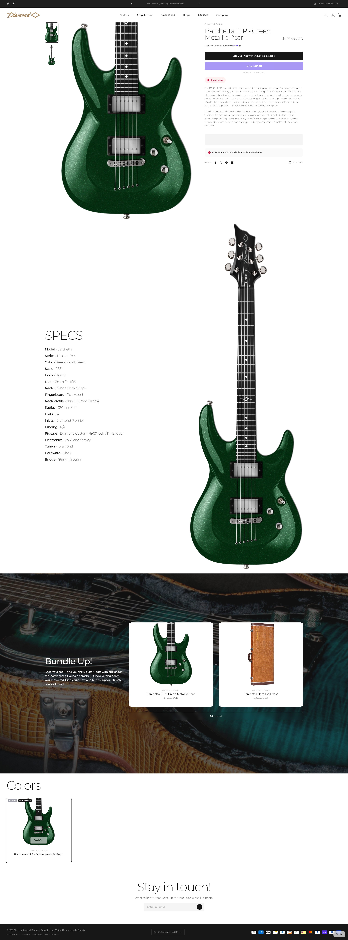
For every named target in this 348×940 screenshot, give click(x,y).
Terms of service (24, 934)
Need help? (298, 162)
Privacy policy (37, 934)
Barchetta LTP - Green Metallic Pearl (171, 694)
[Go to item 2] (51, 55)
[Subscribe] (199, 907)
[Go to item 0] (51, 32)
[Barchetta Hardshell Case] (261, 654)
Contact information (51, 934)
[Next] (199, 4)
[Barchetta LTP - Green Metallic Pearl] (171, 654)
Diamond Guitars (214, 24)
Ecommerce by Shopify (74, 930)
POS (57, 930)
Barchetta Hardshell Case (260, 694)
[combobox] (327, 4)
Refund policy (12, 934)
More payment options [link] (254, 72)
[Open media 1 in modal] (126, 120)
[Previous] (132, 4)
